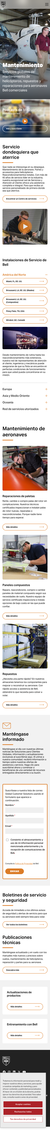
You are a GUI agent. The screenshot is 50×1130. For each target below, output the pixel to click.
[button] (46, 4)
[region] (23, 1100)
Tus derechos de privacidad (23, 1119)
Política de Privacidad (24, 863)
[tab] (25, 328)
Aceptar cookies (23, 1104)
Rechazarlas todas (23, 1112)
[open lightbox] (25, 121)
